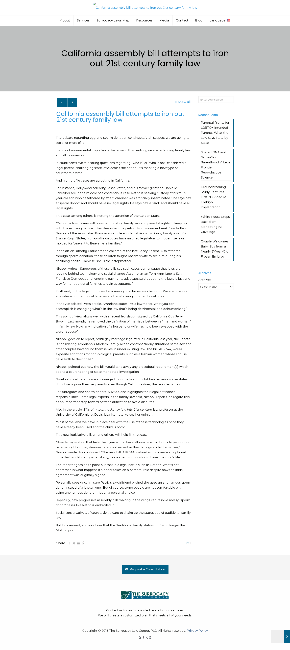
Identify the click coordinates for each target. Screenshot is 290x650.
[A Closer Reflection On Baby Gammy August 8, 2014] (280, 636)
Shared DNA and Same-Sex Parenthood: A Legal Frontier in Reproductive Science (216, 165)
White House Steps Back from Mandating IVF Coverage (215, 224)
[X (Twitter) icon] (147, 637)
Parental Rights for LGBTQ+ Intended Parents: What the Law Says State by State (215, 133)
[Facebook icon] (143, 637)
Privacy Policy (197, 631)
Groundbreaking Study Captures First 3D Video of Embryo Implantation (213, 197)
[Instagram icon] (150, 637)
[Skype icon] (139, 637)
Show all (184, 102)
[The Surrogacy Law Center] (145, 7)
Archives (204, 280)
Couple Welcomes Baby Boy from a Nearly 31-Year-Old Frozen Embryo (214, 249)
